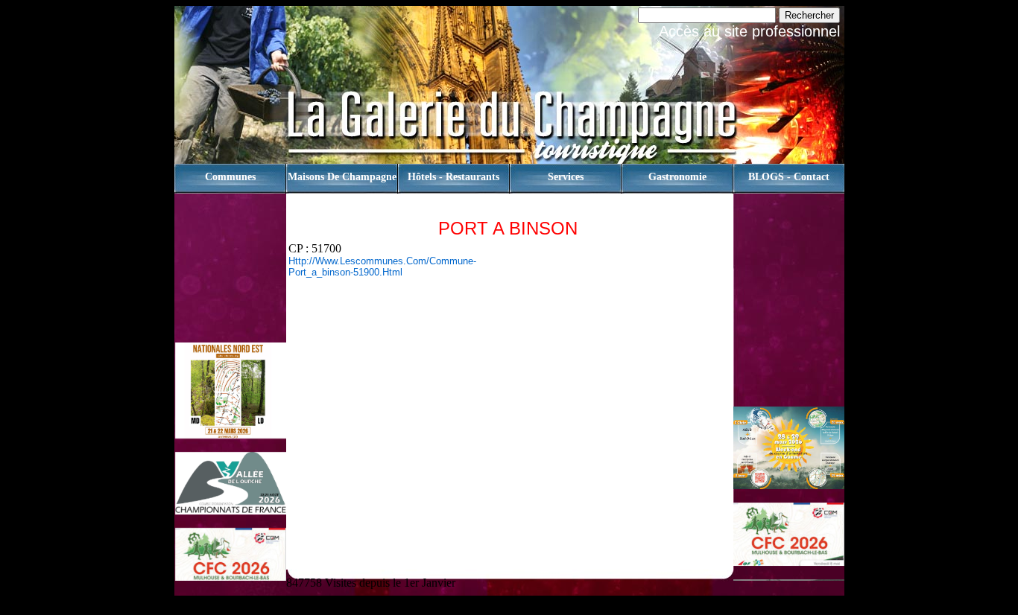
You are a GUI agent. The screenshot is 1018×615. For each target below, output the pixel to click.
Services (566, 176)
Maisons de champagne (342, 176)
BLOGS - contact (788, 176)
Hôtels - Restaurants (453, 176)
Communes (230, 176)
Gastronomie (677, 176)
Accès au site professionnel (749, 31)
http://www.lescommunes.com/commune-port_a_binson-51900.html (382, 266)
